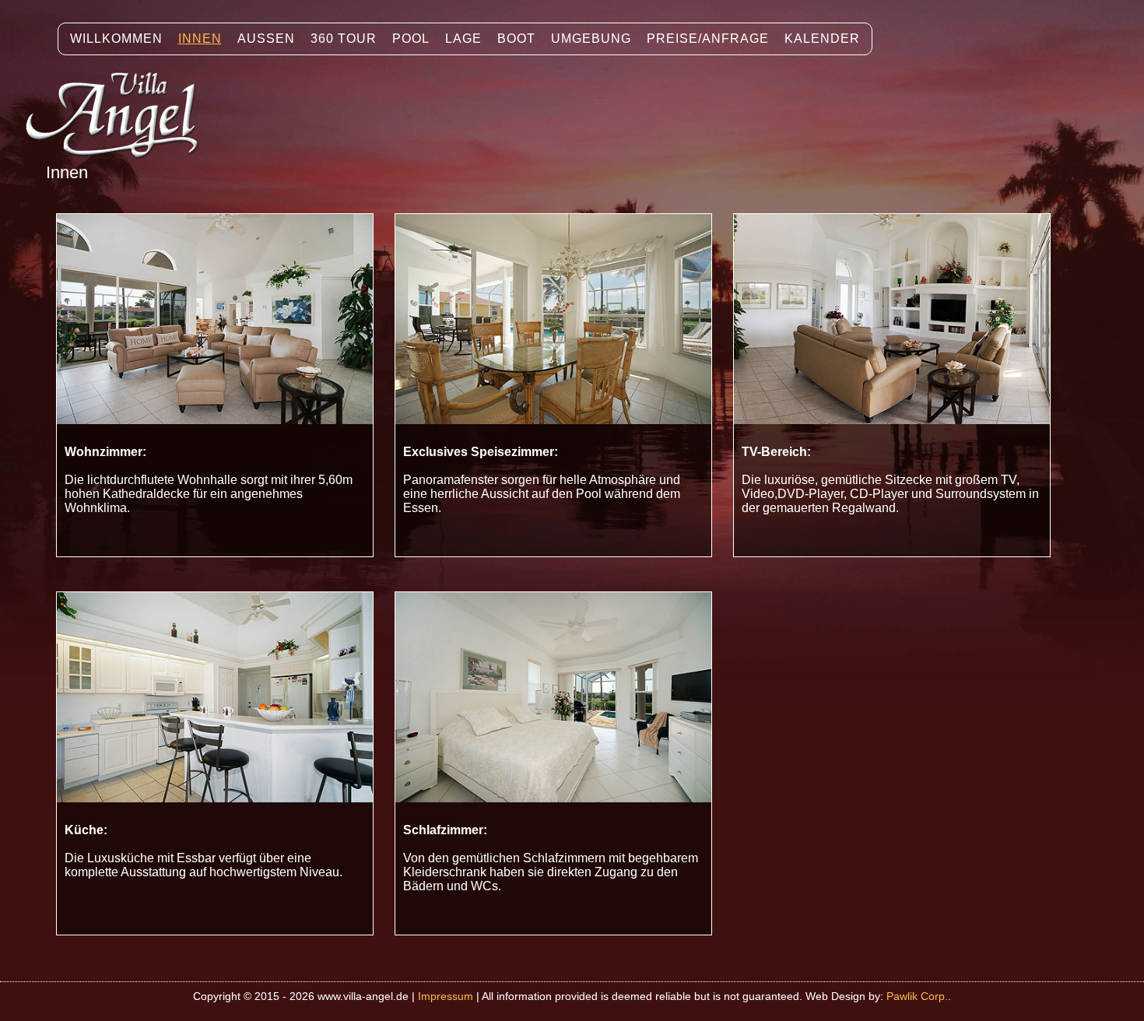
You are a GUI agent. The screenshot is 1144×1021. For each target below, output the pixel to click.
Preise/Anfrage (708, 38)
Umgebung (591, 38)
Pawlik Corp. (917, 996)
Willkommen (116, 38)
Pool (411, 38)
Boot (516, 38)
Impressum (445, 996)
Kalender (822, 38)
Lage (463, 38)
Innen (200, 38)
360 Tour (344, 38)
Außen (266, 38)
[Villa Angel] (120, 170)
